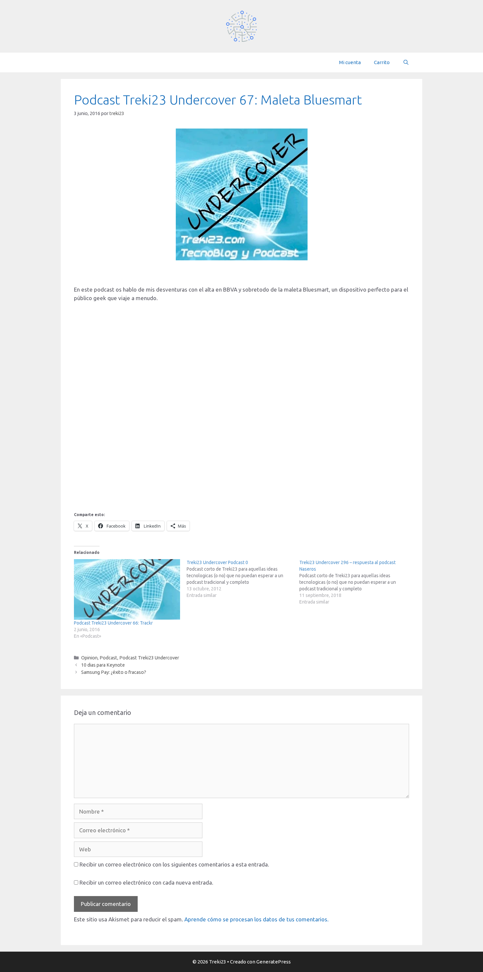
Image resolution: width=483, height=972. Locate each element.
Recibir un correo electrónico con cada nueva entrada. (146, 882)
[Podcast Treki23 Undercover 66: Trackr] (127, 589)
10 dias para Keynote (103, 665)
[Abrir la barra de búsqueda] (406, 62)
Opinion (89, 657)
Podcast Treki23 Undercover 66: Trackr (113, 623)
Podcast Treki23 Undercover (149, 657)
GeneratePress (273, 961)
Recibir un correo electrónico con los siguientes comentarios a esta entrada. (174, 864)
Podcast (108, 657)
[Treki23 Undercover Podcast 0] (243, 579)
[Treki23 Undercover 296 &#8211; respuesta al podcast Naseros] (355, 582)
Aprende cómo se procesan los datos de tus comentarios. (256, 919)
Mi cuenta (350, 62)
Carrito (382, 62)
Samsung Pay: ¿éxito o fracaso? (113, 672)
